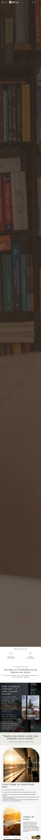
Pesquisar (35, 837)
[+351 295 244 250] (35, 2)
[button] (19, 659)
